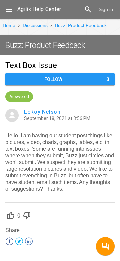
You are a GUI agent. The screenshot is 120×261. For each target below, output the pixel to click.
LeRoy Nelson (42, 112)
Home (9, 25)
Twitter (19, 241)
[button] (9, 9)
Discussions (35, 25)
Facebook (9, 241)
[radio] (10, 216)
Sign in (106, 9)
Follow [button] (53, 79)
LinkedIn (29, 241)
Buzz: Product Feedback (81, 25)
